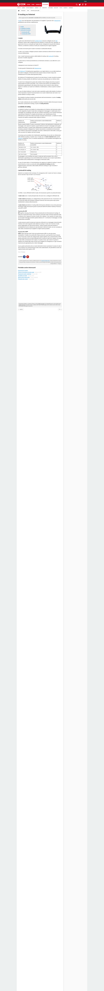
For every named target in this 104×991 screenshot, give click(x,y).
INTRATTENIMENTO (30, 7)
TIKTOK (60, 7)
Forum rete (34, 274)
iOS (40, 7)
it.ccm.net (42, 303)
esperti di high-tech (45, 260)
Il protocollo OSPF (26, 33)
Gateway (20, 138)
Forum (28, 4)
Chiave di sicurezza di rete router (26, 272)
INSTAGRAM (50, 7)
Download (38, 4)
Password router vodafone (24, 274)
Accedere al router (22, 275)
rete (56, 41)
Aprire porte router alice (24, 277)
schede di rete (38, 41)
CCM (39, 303)
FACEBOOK (65, 7)
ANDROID (36, 7)
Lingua (85, 1)
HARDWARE (71, 7)
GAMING (23, 7)
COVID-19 (19, 7)
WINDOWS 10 (44, 7)
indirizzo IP (23, 71)
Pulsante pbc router (23, 279)
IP (59, 309)
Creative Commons (22, 304)
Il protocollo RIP (26, 32)
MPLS (21, 309)
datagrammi (57, 20)
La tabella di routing (25, 28)
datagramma (38, 68)
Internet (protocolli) (35, 10)
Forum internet (34, 277)
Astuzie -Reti (31, 275)
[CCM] (21, 4)
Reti (28, 10)
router (20, 20)
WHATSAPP (56, 7)
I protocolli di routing (25, 30)
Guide (33, 4)
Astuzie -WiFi (38, 272)
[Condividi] (24, 256)
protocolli (51, 56)
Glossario (45, 4)
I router (22, 26)
